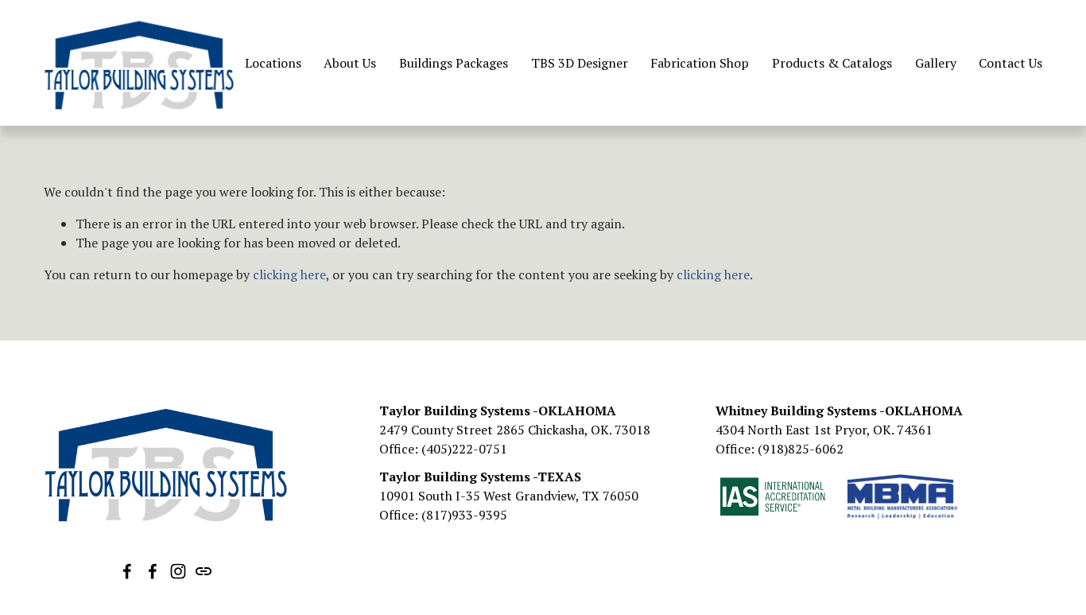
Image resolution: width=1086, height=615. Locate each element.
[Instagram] (178, 571)
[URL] (203, 571)
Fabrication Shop (699, 63)
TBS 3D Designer (579, 63)
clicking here (289, 274)
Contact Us (1010, 63)
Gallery (935, 63)
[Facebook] (127, 571)
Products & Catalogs (832, 63)
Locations (273, 63)
